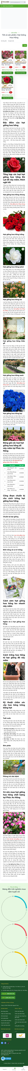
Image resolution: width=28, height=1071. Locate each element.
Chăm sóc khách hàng (6, 1013)
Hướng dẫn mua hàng (19, 1025)
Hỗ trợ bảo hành (4, 1018)
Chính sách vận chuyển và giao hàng (20, 1016)
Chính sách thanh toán (20, 1019)
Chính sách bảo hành (5, 1025)
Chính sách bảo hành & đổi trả (20, 1022)
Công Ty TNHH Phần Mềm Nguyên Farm (10, 1005)
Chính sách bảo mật (19, 1011)
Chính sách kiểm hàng (19, 1013)
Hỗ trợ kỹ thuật (4, 1016)
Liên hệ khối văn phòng (6, 1020)
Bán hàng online (4, 1011)
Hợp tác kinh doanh (5, 1023)
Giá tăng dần (4, 41)
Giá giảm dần (11, 41)
